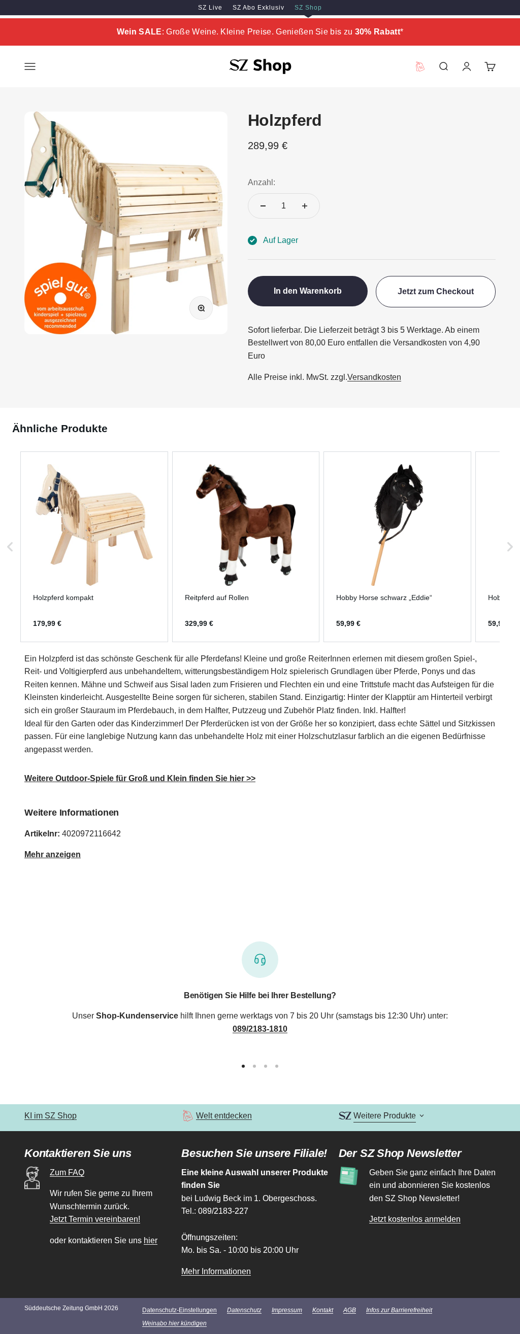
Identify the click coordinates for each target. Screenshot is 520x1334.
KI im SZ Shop (50, 1115)
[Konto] (466, 66)
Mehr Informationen (216, 1271)
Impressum (287, 1310)
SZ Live (210, 7)
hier (150, 1240)
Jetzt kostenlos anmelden (415, 1219)
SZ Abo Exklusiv (258, 7)
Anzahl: (261, 182)
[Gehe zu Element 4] (276, 1066)
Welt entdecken (224, 1115)
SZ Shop (308, 7)
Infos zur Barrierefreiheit (399, 1310)
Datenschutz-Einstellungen (179, 1310)
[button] (10, 546)
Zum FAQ (67, 1172)
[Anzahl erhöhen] (304, 206)
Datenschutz (244, 1310)
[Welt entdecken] (187, 1115)
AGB (349, 1310)
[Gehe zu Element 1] (243, 1066)
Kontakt (322, 1310)
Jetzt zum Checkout (436, 291)
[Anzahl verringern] (263, 206)
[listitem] (94, 546)
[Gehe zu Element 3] (265, 1066)
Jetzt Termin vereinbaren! (95, 1219)
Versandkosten (374, 377)
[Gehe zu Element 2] (254, 1066)
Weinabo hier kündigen (174, 1323)
